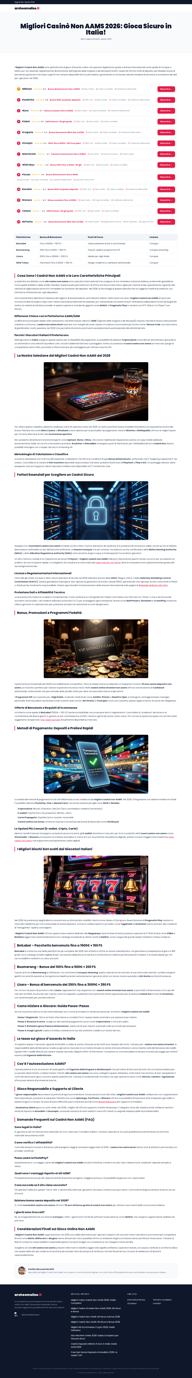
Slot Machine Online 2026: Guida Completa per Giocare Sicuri (95, 1337)
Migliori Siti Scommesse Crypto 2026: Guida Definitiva (93, 1329)
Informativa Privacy (136, 1299)
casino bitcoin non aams (107, 562)
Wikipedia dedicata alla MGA (153, 585)
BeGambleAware (107, 1101)
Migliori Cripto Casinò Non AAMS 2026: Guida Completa (93, 1301)
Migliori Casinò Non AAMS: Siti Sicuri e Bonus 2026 (95, 1316)
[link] (96, 89)
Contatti (157, 1303)
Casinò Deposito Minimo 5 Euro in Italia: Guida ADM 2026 (94, 1345)
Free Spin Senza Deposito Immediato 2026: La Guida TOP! (94, 1354)
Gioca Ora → (166, 89)
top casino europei (50, 719)
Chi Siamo (132, 1303)
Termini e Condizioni (162, 1299)
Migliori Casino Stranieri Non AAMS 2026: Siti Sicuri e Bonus (96, 1310)
